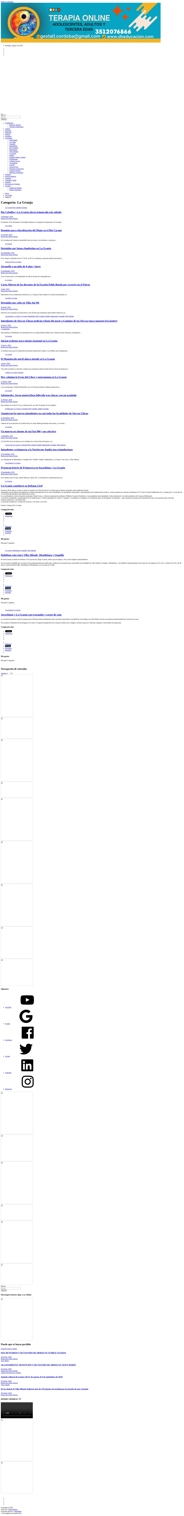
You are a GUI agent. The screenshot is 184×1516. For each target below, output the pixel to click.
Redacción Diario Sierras (9, 218)
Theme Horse (12, 1509)
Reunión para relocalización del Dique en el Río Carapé (31, 230)
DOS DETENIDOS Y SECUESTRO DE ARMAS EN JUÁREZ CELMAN (33, 1353)
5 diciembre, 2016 (7, 217)
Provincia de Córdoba (12, 184)
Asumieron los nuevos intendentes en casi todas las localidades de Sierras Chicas (44, 413)
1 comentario (5, 329)
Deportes (8, 131)
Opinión (8, 182)
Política (7, 134)
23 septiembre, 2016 (7, 271)
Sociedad (8, 136)
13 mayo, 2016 (6, 345)
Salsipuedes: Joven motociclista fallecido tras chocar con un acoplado (38, 395)
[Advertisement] (92, 96)
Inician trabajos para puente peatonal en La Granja (29, 340)
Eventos (8, 186)
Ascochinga (13, 163)
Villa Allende (13, 152)
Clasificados (9, 123)
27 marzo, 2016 (6, 381)
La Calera (12, 142)
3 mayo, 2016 (5, 363)
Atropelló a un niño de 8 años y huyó (21, 266)
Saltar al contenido (7, 2)
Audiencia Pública (15, 188)
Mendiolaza (13, 150)
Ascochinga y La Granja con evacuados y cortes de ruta (31, 614)
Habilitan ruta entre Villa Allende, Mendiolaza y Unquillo (32, 555)
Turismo (8, 174)
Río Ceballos (13, 148)
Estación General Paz (16, 169)
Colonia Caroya (14, 161)
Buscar (3, 115)
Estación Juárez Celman (17, 157)
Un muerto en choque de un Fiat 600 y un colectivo (28, 431)
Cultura (7, 129)
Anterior (3, 673)
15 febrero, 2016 (6, 400)
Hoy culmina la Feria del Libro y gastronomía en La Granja (34, 377)
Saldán (11, 155)
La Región (8, 138)
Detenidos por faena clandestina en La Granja (26, 248)
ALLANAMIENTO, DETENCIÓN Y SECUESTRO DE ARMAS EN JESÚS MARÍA (38, 1365)
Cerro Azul (9, 445)
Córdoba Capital (10, 180)
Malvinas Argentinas (16, 173)
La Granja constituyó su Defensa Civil (21, 485)
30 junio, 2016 (6, 307)
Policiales (8, 132)
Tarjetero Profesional (16, 127)
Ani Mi (11, 165)
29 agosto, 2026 (6, 1369)
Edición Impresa (10, 176)
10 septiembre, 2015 (7, 472)
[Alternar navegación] (2, 113)
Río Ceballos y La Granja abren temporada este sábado (31, 212)
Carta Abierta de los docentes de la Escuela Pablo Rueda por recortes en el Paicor (45, 284)
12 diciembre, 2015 (7, 418)
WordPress (18, 1511)
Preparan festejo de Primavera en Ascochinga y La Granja (33, 467)
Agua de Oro (13, 167)
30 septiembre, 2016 (7, 253)
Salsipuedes (13, 146)
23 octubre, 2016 (6, 235)
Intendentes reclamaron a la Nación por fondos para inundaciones (37, 449)
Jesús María (13, 140)
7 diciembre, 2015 (7, 436)
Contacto (8, 178)
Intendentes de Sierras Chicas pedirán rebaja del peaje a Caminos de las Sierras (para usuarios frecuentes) (59, 320)
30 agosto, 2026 (6, 1357)
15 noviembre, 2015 (7, 454)
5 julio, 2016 (5, 289)
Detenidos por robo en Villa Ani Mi (20, 302)
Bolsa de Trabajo (15, 125)
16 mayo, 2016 (6, 325)
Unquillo (12, 144)
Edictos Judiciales (15, 190)
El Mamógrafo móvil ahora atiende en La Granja (28, 359)
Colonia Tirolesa (14, 171)
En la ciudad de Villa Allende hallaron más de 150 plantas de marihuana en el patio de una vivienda (44, 1389)
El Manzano (13, 159)
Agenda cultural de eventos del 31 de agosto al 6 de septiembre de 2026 (32, 1377)
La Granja (12, 153)
